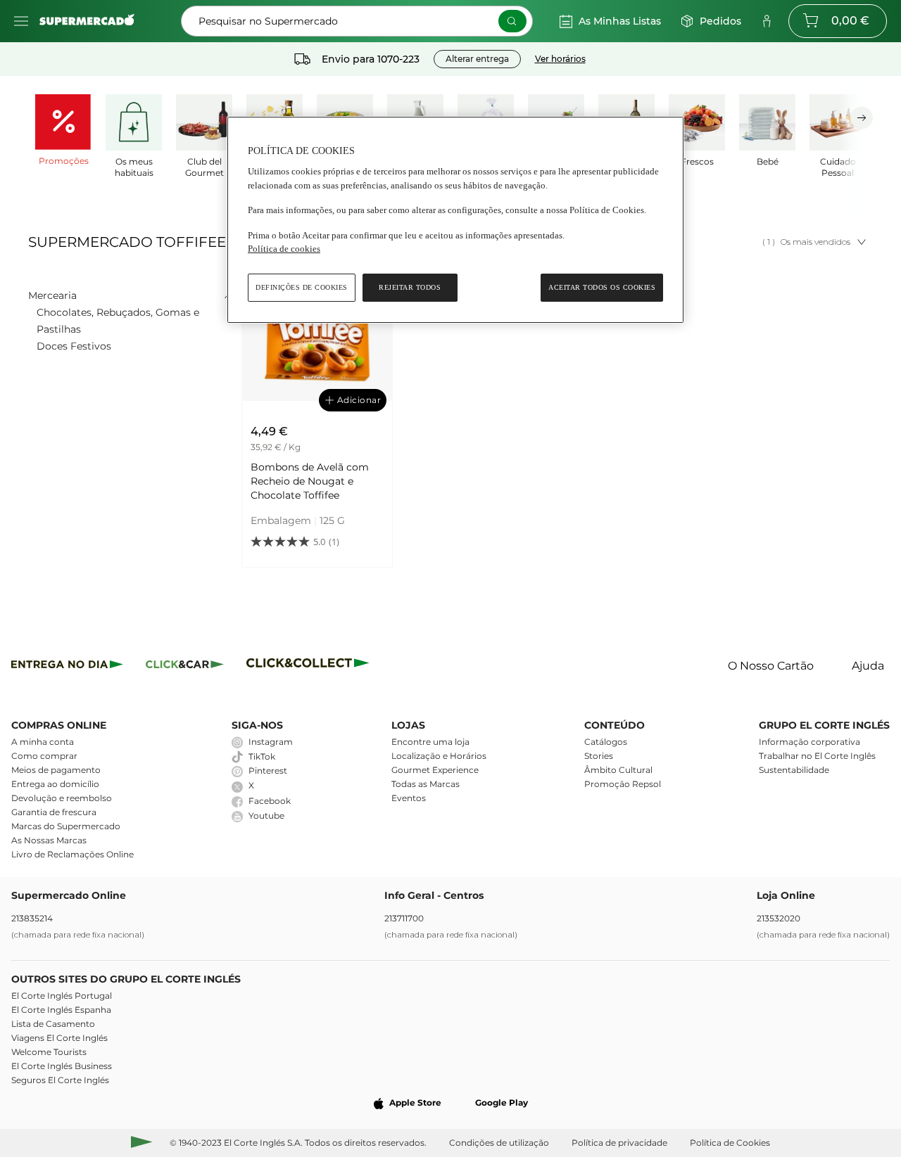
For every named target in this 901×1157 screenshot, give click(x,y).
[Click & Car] (185, 666)
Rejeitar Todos (410, 287)
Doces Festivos (74, 346)
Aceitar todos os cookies (601, 287)
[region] (455, 220)
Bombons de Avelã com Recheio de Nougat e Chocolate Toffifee (310, 481)
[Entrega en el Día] (310, 666)
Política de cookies (284, 248)
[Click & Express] (67, 666)
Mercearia (52, 295)
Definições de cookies (302, 287)
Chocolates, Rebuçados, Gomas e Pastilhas (118, 320)
